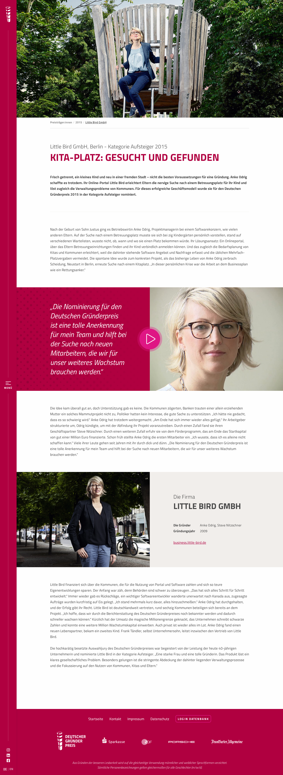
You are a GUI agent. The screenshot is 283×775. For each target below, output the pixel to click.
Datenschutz (159, 719)
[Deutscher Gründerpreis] (8, 15)
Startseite (95, 719)
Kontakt (115, 719)
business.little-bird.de (189, 542)
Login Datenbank (193, 719)
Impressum (135, 719)
